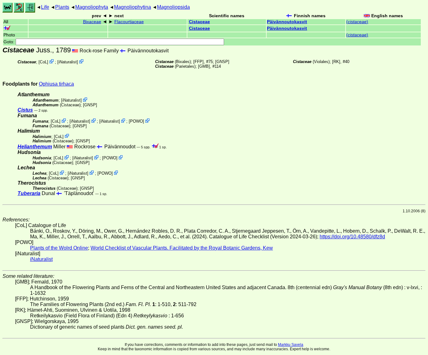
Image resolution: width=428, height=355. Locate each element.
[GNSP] (222, 61)
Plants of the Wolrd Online (59, 248)
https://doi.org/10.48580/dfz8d (352, 236)
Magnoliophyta (91, 7)
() (357, 21)
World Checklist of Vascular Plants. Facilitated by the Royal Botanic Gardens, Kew (182, 248)
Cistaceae (199, 21)
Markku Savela (290, 344)
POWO (136, 121)
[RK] (336, 61)
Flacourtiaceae (129, 21)
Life (45, 7)
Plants (62, 7)
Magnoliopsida (173, 7)
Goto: (9, 42)
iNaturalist (68, 62)
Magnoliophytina (132, 7)
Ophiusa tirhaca (56, 84)
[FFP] (198, 61)
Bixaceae (92, 21)
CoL (43, 62)
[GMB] (204, 66)
